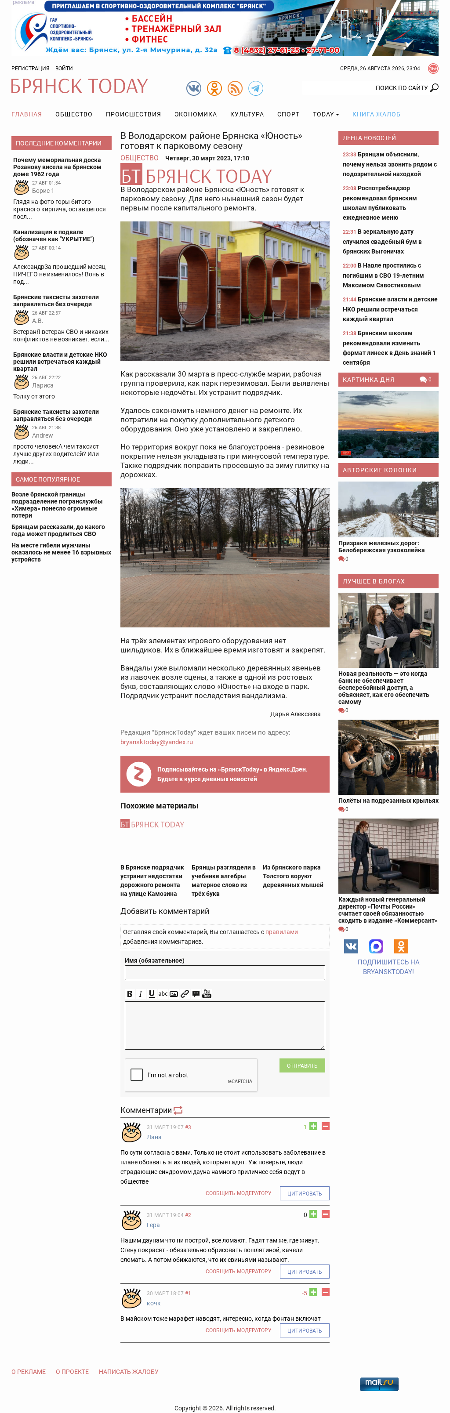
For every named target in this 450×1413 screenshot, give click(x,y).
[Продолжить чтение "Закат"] (388, 424)
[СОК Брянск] (225, 27)
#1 (188, 1293)
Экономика (195, 114)
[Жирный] (130, 994)
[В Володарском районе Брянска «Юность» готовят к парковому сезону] (225, 174)
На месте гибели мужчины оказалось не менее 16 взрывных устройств (61, 552)
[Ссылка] (185, 994)
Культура (247, 114)
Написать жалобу (129, 1371)
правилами (281, 931)
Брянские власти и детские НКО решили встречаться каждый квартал (390, 309)
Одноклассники (401, 946)
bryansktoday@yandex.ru (156, 742)
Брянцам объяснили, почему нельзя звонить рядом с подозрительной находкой (390, 164)
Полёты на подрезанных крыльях (388, 800)
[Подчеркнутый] (152, 994)
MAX (376, 946)
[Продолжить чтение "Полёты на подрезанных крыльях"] (388, 757)
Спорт (288, 114)
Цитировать (304, 1194)
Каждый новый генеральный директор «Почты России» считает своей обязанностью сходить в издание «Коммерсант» (388, 910)
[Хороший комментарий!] (313, 1126)
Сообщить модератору (239, 1193)
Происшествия (133, 114)
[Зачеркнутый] (163, 994)
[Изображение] (174, 994)
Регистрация (30, 68)
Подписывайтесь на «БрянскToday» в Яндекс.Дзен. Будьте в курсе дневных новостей (232, 774)
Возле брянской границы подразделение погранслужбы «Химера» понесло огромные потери (57, 505)
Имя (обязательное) (155, 960)
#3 (188, 1127)
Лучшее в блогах (374, 581)
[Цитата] (196, 994)
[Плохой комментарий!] (326, 1126)
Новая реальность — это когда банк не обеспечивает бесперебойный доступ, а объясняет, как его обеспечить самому (383, 687)
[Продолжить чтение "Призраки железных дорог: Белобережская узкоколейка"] (388, 510)
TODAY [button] (323, 114)
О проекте (72, 1371)
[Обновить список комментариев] (179, 1110)
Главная (26, 114)
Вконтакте (351, 946)
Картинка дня (369, 379)
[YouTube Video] (207, 994)
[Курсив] (141, 994)
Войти (64, 68)
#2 (188, 1215)
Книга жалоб (376, 114)
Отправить (302, 1066)
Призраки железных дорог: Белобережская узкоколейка (381, 547)
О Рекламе (28, 1371)
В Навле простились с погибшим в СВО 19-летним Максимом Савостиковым (383, 275)
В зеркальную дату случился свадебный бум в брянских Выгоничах (382, 241)
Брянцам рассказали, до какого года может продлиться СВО (58, 530)
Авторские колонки (380, 470)
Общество (74, 114)
